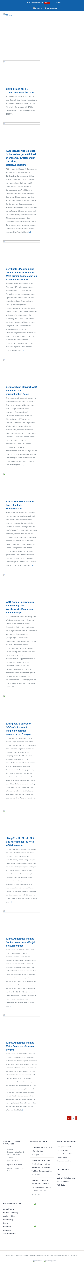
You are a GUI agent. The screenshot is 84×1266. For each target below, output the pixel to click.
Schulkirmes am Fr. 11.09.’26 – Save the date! (42, 1149)
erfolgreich (7, 1230)
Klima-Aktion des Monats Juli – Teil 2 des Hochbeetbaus (20, 505)
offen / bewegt (8, 1220)
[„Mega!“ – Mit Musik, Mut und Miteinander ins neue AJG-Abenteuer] (21, 821)
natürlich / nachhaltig (10, 1213)
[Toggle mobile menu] (80, 16)
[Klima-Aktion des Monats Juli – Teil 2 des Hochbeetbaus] (21, 485)
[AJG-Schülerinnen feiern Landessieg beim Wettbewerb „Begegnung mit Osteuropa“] (21, 585)
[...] (29, 232)
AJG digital (61, 1185)
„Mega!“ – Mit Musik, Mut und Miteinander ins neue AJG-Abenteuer (20, 842)
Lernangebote (62, 1157)
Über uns (60, 1174)
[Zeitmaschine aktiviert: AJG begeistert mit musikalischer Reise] (21, 370)
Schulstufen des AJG (64, 1154)
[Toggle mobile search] (76, 16)
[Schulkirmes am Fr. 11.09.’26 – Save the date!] (21, 72)
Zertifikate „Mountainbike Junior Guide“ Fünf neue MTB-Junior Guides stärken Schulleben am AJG (41, 1185)
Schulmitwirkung (63, 1150)
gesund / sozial (8, 1209)
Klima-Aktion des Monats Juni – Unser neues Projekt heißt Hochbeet (21, 942)
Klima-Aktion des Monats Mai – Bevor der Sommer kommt (20, 1046)
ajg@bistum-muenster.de (15, 1165)
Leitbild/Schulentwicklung (66, 1178)
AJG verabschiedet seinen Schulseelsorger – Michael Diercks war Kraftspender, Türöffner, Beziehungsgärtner (21, 157)
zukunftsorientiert (9, 1234)
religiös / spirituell (9, 1216)
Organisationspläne (64, 1161)
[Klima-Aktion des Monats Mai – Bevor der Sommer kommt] (21, 1026)
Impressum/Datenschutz (46, 1255)
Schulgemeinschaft (64, 1147)
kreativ (5, 1223)
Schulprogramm (63, 1181)
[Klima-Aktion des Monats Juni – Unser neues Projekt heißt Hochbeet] (21, 922)
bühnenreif (7, 1227)
